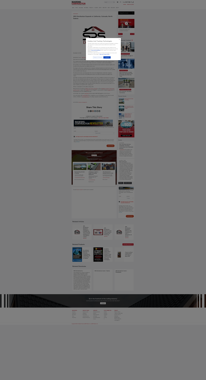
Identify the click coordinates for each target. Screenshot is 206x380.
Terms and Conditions (95, 50)
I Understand (107, 57)
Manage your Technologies (98, 57)
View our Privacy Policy (104, 54)
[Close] (119, 39)
